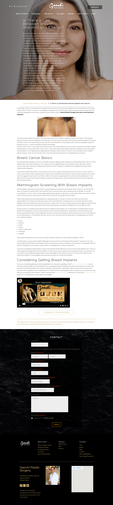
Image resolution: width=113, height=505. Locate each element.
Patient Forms (63, 444)
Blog (93, 14)
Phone (37, 361)
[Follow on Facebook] (21, 485)
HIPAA (34, 495)
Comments (35, 394)
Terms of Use (49, 418)
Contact (95, 7)
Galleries (60, 14)
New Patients (83, 14)
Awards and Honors (43, 447)
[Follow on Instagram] (27, 485)
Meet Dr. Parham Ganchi (44, 445)
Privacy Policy (28, 495)
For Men (81, 451)
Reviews (71, 14)
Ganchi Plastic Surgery (44, 454)
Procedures (35, 14)
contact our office (90, 272)
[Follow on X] (24, 485)
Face (80, 445)
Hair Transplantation (85, 454)
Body (80, 449)
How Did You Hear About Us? (45, 386)
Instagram (35, 341)
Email (37, 369)
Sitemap (61, 448)
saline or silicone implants (80, 264)
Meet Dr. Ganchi (21, 14)
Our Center (48, 14)
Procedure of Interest (43, 377)
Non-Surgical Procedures (86, 456)
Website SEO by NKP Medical (27, 490)
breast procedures (61, 272)
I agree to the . (43, 418)
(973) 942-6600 (24, 480)
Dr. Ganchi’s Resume (43, 449)
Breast (81, 447)
